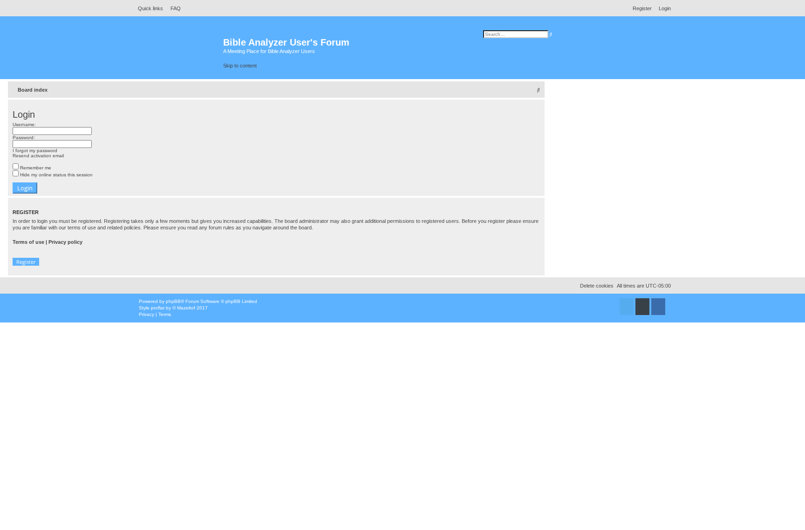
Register (25, 261)
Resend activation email (38, 155)
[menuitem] (173, 8)
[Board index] (178, 46)
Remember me (35, 167)
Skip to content (240, 65)
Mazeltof (186, 307)
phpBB (173, 301)
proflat (157, 307)
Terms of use (28, 242)
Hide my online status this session (56, 174)
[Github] (642, 308)
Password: (24, 137)
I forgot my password (35, 150)
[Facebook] (658, 308)
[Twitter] (627, 308)
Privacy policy (65, 242)
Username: (24, 124)
